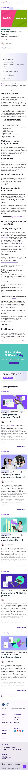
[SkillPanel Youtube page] (17, 731)
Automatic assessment (8, 68)
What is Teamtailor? (8, 59)
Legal (3, 735)
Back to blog (5, 7)
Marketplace (4, 237)
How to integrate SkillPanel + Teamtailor (13, 74)
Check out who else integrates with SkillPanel (14, 341)
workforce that (10, 425)
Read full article (21, 446)
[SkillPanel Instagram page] (20, 731)
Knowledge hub (18, 725)
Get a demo (14, 363)
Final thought (6, 78)
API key (20, 243)
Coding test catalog (7, 722)
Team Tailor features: (8, 62)
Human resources (10, 39)
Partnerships (5, 730)
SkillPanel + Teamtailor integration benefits (13, 64)
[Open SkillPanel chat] (24, 766)
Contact (4, 733)
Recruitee (14, 298)
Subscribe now (7, 377)
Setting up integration (8, 75)
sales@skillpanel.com (9, 747)
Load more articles (8, 696)
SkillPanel (3, 83)
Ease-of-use (6, 66)
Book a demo (19, 2)
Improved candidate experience (11, 71)
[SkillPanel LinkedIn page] (15, 731)
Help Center (17, 719)
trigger (17, 274)
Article (3, 39)
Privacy (3, 738)
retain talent (4, 434)
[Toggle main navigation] (26, 2)
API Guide (16, 722)
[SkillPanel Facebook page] (23, 731)
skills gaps (20, 487)
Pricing (3, 717)
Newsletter (17, 717)
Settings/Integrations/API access (9, 262)
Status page (5, 725)
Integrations (5, 719)
